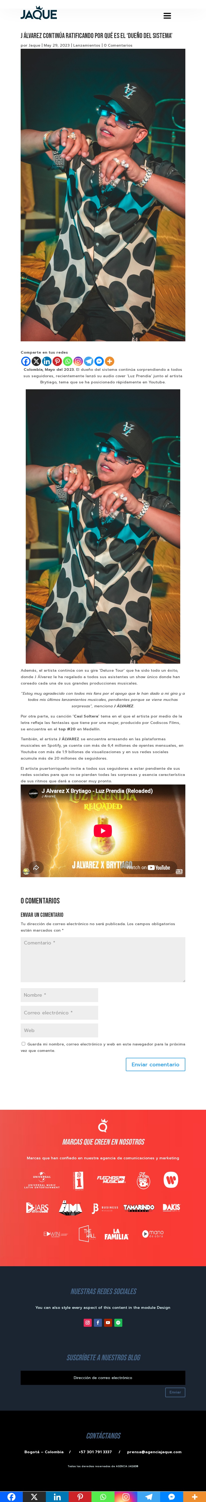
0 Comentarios (118, 45)
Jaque (34, 45)
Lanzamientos (86, 45)
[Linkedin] (47, 361)
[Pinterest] (57, 361)
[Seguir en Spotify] (118, 1323)
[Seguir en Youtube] (108, 1323)
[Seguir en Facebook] (98, 1323)
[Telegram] (88, 361)
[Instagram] (78, 361)
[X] (36, 361)
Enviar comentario (155, 1064)
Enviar (175, 1392)
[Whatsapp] (67, 361)
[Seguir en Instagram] (88, 1323)
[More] (109, 361)
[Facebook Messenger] (99, 361)
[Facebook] (26, 361)
